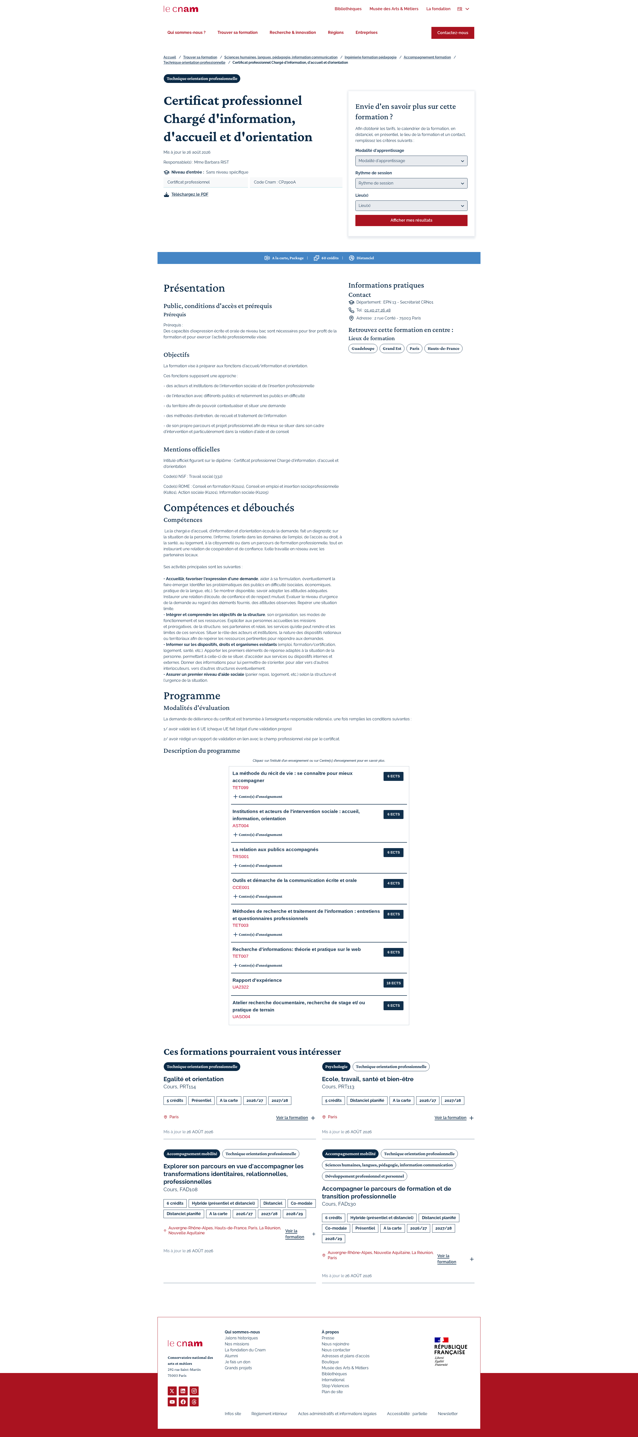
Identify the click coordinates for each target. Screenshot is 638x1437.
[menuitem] (348, 9)
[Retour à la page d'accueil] (180, 8)
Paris (414, 348)
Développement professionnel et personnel (364, 1176)
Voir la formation (292, 1117)
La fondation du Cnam (245, 1350)
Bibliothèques (334, 1374)
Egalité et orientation (193, 1079)
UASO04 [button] (241, 1016)
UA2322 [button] (241, 987)
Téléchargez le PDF (189, 194)
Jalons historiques (241, 1338)
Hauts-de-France (443, 348)
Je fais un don (237, 1362)
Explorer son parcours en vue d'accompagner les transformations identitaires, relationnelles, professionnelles (233, 1174)
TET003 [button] (240, 925)
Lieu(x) (361, 195)
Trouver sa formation (238, 32)
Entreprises (367, 32)
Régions (336, 32)
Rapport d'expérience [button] (257, 980)
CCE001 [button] (241, 887)
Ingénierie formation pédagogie (371, 57)
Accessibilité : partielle (407, 1413)
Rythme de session (373, 173)
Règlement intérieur (269, 1413)
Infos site (233, 1413)
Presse (328, 1338)
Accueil (169, 57)
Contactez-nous (452, 32)
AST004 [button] (241, 825)
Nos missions (237, 1344)
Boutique (330, 1362)
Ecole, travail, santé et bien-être (367, 1079)
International (333, 1379)
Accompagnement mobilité (192, 1153)
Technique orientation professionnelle (194, 62)
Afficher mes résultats (411, 220)
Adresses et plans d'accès (346, 1356)
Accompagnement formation (427, 57)
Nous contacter (336, 1350)
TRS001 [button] (241, 856)
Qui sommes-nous (242, 1332)
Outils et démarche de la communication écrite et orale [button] (295, 880)
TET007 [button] (240, 956)
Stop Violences (335, 1385)
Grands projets (238, 1368)
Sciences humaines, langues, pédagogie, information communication (280, 57)
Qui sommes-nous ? (186, 32)
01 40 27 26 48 (377, 310)
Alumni (231, 1356)
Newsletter (448, 1413)
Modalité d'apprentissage (379, 150)
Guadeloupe (363, 348)
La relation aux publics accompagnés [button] (276, 849)
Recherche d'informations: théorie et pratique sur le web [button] (297, 949)
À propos (330, 1332)
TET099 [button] (240, 787)
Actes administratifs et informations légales (337, 1413)
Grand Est (392, 348)
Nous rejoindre (335, 1344)
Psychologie (336, 1066)
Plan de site (332, 1391)
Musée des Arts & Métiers (345, 1368)
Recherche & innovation (293, 32)
